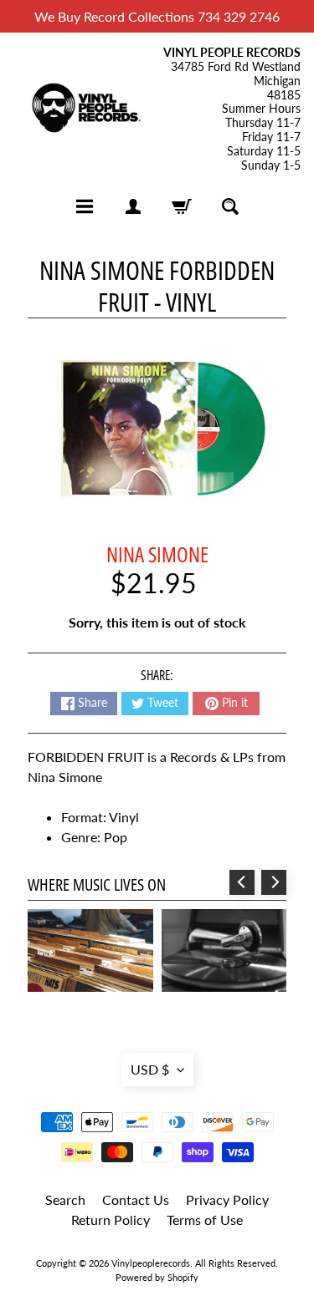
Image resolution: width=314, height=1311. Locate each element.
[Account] (133, 206)
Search (65, 1199)
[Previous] (242, 882)
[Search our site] (230, 206)
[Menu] (85, 206)
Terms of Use (205, 1219)
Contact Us (135, 1199)
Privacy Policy (227, 1199)
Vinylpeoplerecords (150, 1263)
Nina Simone (157, 554)
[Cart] (182, 206)
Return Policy (110, 1219)
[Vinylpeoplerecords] (85, 109)
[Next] (273, 882)
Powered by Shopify (157, 1277)
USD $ (150, 1069)
